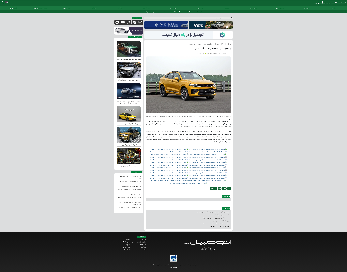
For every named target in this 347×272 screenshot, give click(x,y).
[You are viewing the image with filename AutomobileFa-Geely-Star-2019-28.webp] (169, 165)
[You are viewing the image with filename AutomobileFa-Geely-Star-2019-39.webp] (208, 175)
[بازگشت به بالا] (2, 269)
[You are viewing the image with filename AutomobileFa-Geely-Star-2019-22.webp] (169, 157)
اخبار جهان (306, 8)
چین (229, 188)
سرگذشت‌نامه (177, 12)
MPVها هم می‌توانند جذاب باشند (221, 215)
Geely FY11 (213, 188)
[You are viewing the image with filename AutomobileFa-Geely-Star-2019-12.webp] (208, 149)
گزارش (200, 12)
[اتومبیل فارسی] (188, 35)
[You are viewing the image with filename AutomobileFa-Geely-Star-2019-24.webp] (169, 160)
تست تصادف (164, 12)
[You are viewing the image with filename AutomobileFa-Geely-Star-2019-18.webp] (169, 152)
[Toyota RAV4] (129, 90)
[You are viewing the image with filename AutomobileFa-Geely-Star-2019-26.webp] (169, 162)
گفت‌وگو (189, 12)
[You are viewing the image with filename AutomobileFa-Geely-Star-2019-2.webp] (207, 155)
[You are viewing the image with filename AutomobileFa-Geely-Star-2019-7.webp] (169, 181)
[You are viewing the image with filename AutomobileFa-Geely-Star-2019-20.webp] (170, 155)
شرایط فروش (173, 8)
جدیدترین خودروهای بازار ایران (40, 8)
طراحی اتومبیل (146, 8)
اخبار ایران (333, 8)
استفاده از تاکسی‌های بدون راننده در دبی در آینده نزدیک (215, 218)
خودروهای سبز (253, 8)
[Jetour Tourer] (129, 69)
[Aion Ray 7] (129, 113)
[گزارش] (198, 12)
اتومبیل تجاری (66, 8)
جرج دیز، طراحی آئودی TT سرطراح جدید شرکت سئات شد (215, 224)
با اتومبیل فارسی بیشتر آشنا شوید (208, 250)
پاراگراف (120, 8)
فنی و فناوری (200, 8)
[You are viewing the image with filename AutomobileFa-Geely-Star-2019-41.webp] (208, 178)
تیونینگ (227, 8)
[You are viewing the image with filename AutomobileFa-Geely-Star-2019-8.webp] (188, 183)
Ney (176, 267)
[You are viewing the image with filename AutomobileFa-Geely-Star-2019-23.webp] (208, 160)
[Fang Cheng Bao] (129, 134)
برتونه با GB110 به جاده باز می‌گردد (220, 221)
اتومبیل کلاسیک (126, 247)
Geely (224, 188)
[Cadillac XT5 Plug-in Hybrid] (129, 48)
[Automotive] (129, 155)
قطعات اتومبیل (13, 8)
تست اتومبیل (143, 247)
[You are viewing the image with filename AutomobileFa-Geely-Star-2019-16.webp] (169, 149)
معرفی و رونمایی (280, 8)
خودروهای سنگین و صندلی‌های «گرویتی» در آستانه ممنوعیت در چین (212, 212)
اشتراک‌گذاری (200, 53)
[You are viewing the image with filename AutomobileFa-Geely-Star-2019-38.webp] (169, 173)
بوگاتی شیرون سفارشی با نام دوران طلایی (219, 227)
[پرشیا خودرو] (166, 25)
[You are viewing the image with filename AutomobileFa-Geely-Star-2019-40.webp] (169, 175)
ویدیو (146, 12)
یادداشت (93, 8)
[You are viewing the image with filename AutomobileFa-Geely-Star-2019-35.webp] (169, 170)
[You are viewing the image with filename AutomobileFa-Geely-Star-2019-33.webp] (208, 170)
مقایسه (144, 249)
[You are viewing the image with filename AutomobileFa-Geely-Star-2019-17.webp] (208, 152)
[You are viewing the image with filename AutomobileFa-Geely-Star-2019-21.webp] (208, 157)
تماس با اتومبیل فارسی (207, 248)
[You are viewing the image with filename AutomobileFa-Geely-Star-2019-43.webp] (169, 178)
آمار (155, 12)
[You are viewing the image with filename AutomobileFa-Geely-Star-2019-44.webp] (207, 181)
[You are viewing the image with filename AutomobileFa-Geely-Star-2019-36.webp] (208, 173)
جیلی (219, 188)
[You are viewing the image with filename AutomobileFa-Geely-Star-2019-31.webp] (169, 168)
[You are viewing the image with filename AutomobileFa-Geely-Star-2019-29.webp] (208, 168)
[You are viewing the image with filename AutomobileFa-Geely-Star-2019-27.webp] (208, 165)
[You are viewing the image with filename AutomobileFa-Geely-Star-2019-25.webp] (208, 162)
